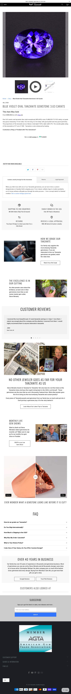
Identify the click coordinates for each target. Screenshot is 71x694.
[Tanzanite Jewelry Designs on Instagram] (38, 673)
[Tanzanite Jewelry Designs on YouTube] (32, 673)
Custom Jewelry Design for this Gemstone (19, 179)
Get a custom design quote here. (21, 193)
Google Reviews (24, 579)
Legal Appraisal (59, 179)
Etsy (9, 98)
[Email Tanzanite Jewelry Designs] (41, 673)
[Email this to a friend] (42, 170)
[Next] (66, 44)
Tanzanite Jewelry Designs (37, 684)
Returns (44, 179)
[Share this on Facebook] (33, 170)
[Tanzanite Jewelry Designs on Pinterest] (35, 673)
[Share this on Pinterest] (38, 170)
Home (4, 98)
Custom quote (52, 157)
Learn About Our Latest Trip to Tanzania (35, 406)
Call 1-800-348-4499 (18, 157)
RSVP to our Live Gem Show (20, 443)
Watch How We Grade (50, 263)
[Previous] (4, 44)
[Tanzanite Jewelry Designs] (35, 4)
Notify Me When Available (12, 164)
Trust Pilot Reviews (46, 579)
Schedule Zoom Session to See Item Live (35, 142)
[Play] (35, 44)
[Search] (62, 4)
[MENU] (1, 4)
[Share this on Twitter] (28, 170)
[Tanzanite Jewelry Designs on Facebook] (29, 673)
